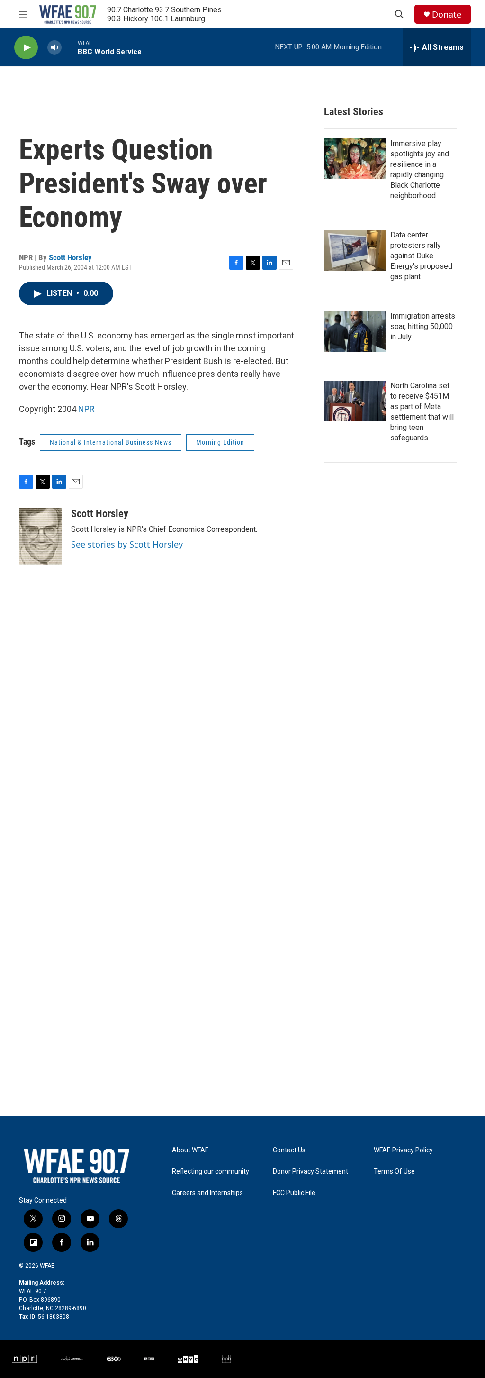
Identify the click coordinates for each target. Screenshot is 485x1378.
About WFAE (190, 1150)
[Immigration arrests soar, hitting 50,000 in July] (355, 331)
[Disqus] (242, 745)
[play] (26, 47)
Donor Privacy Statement (310, 1171)
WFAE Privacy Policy (403, 1150)
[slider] (69, 47)
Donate (446, 14)
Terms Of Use (394, 1171)
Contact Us (289, 1150)
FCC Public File (294, 1192)
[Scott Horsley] (40, 536)
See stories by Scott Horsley (127, 544)
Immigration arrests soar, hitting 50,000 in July (422, 326)
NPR (86, 409)
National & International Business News (110, 442)
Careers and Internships (207, 1192)
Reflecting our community (210, 1171)
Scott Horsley (70, 257)
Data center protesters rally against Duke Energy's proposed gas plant (421, 255)
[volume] (54, 47)
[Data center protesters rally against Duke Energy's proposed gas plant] (355, 250)
